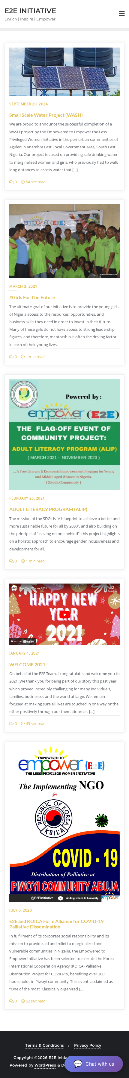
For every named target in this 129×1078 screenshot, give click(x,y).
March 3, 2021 (23, 286)
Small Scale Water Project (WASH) (46, 115)
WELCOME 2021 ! (28, 664)
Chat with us (94, 1063)
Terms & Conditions (44, 1045)
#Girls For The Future (32, 297)
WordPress (45, 1065)
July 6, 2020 (20, 910)
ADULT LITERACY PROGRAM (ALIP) (48, 509)
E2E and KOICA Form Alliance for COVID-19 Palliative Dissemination (56, 923)
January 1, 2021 (24, 653)
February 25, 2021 (27, 498)
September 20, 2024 (28, 104)
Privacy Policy (87, 1045)
